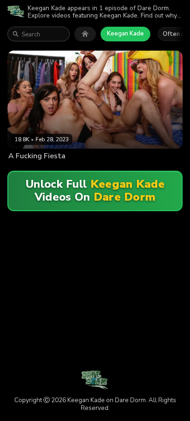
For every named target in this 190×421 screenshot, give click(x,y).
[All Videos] (85, 34)
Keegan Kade (125, 33)
